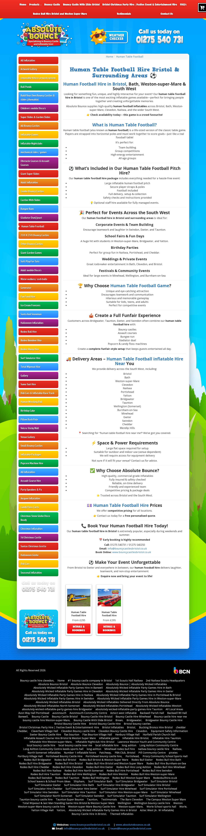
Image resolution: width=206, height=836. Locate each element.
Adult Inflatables (29, 182)
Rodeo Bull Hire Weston (113, 774)
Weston (178, 803)
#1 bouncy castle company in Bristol (90, 680)
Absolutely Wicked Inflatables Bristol (58, 702)
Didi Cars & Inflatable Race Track (37, 393)
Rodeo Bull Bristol (65, 759)
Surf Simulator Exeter (48, 785)
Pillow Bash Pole (29, 419)
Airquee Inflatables (30, 498)
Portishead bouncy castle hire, (104, 756)
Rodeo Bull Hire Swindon (157, 770)
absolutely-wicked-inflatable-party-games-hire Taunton (128, 709)
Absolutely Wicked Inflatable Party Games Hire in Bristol (103, 810)
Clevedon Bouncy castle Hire (78, 731)
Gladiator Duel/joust (31, 217)
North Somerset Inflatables (44, 752)
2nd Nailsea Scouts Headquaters (165, 680)
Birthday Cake (28, 410)
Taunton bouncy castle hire (36, 799)
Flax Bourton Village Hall (97, 734)
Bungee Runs (27, 209)
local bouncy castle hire (41, 745)
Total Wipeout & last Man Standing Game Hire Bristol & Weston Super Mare (68, 803)
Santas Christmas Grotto (33, 546)
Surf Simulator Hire (30, 358)
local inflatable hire (107, 745)
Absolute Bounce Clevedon (87, 684)
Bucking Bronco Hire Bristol (156, 727)
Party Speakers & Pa (31, 489)
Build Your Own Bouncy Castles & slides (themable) (38, 97)
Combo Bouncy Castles (32, 191)
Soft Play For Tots (30, 261)
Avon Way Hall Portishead (33, 713)
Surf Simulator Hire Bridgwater (116, 785)
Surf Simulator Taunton (121, 795)
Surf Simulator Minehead (166, 792)
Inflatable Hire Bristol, (135, 738)
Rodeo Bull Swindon (40, 777)
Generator (26, 288)
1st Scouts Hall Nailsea (129, 680)
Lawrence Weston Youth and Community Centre (147, 741)
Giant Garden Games (31, 253)
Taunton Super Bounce (70, 799)
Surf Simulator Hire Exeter (81, 788)
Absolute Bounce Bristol (53, 684)
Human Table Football (32, 226)
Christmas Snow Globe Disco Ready (35, 518)
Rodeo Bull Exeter (142, 759)
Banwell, (23, 716)
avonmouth (59, 713)
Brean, (119, 720)
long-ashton (94, 749)
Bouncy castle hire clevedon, (37, 680)
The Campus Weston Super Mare (166, 799)
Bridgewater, (134, 720)
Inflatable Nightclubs (31, 143)
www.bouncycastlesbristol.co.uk (131, 552)
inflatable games (109, 738)
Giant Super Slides (30, 174)
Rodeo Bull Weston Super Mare (131, 777)
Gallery (24, 375)
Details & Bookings (78, 628)
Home (23, 4)
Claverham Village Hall (44, 731)
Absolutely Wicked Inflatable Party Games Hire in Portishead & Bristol (138, 695)
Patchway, (105, 752)
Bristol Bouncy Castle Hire (70, 723)
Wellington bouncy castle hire (152, 803)
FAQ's (183, 4)
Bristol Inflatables (113, 727)
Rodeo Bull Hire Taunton (45, 774)
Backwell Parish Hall (152, 713)
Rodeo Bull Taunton (67, 777)
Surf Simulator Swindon (90, 795)
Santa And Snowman (31, 314)
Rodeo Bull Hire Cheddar (34, 767)
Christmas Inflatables (32, 529)
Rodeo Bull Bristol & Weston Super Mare (103, 759)
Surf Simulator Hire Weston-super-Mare (123, 792)
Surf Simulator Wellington (155, 795)
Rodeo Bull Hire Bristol (69, 763)
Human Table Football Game (139, 285)
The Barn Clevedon (131, 799)
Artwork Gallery (29, 69)
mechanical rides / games (34, 152)
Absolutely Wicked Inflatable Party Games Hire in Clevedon (67, 691)
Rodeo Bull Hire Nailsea (47, 770)
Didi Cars (25, 564)
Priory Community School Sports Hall (165, 756)
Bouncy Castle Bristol (65, 716)
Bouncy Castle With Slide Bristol (81, 4)
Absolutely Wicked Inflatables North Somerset (52, 705)
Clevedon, (142, 731)
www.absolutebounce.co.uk (133, 824)
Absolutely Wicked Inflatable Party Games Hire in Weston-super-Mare (139, 698)
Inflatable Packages (31, 454)
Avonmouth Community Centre (88, 713)
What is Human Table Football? (124, 125)
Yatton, (61, 810)
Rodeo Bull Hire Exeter (99, 767)
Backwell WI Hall (177, 713)
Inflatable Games (29, 134)
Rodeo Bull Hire (29, 332)
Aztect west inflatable (123, 713)
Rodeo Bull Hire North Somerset (83, 770)
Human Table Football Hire (121, 505)
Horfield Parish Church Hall (159, 734)
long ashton (129, 745)
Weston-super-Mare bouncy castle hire (41, 806)
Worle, (183, 806)
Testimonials (124, 14)
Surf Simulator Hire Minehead (118, 788)
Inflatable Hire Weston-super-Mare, (51, 741)
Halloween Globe (29, 555)
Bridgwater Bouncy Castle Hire (163, 720)
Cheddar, (22, 731)
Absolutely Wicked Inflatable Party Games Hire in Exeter (139, 691)
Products (34, 4)
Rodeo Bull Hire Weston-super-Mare (152, 774)
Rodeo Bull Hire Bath (168, 759)
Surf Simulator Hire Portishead (158, 788)
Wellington (124, 803)
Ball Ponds (26, 87)
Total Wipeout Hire (30, 367)
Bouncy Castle (52, 4)
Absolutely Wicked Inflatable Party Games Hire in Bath (139, 687)
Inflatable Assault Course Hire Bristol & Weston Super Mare (60, 738)
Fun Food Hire (28, 296)
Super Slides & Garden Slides (35, 117)
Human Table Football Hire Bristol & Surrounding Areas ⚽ (124, 73)
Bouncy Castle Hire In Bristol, (89, 814)
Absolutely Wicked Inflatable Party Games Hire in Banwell (68, 687)
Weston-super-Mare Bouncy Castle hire (91, 806)
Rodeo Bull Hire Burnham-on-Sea (166, 763)
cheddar (181, 727)
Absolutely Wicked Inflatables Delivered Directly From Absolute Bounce (126, 702)
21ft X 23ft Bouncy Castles (35, 235)
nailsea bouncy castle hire (153, 749)
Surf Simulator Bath (100, 781)
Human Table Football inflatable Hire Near (145, 361)
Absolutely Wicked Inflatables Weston (158, 705)
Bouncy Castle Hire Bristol (96, 716)
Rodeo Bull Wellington (95, 777)
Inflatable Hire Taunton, (166, 738)
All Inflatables (28, 60)
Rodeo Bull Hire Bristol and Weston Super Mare (60, 14)
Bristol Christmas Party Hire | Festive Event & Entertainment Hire (139, 4)
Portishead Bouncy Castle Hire (64, 756)
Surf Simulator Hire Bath (79, 785)
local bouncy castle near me (75, 745)
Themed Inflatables (121, 814)
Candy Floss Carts (30, 507)
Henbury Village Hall (127, 734)
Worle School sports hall (161, 806)
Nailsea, (177, 749)
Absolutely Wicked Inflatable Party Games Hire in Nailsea (58, 695)
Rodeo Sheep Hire (30, 349)
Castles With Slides (30, 200)
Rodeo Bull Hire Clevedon (68, 767)
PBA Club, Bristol (125, 752)
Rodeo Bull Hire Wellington (79, 774)
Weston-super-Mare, (131, 806)
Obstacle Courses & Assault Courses (35, 163)
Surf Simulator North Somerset (53, 795)
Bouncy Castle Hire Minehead (133, 716)
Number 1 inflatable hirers (80, 752)
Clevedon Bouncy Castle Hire (116, 731)
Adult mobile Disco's (31, 270)
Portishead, (132, 756)
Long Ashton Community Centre (158, 745)
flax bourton (71, 734)
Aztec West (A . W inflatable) (157, 810)
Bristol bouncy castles (137, 723)
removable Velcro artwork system (38, 78)
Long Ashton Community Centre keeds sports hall (53, 749)
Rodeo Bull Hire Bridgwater (35, 763)
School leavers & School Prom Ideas (49, 781)
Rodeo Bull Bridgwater (37, 759)
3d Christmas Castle (31, 537)
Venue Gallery (28, 437)
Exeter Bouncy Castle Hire (45, 734)
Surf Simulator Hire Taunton (79, 792)
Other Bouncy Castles (32, 244)
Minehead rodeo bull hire (119, 749)
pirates (173, 752)
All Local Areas (174, 709)
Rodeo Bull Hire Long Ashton (133, 767)
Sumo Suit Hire (28, 384)
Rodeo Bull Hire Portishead (123, 770)
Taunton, (92, 799)
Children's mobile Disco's (33, 108)
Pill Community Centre (152, 752)
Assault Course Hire (31, 481)
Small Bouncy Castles (32, 446)
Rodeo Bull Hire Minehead (169, 767)
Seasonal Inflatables (31, 572)
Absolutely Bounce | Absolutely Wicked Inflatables (136, 684)
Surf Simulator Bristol (164, 781)
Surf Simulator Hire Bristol (154, 785)
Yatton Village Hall (42, 810)
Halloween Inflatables (32, 323)
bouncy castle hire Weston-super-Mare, (46, 720)
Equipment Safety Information (169, 731)
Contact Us (167, 14)
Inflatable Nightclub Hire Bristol (95, 741)
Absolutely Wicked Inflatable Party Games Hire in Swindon (59, 698)
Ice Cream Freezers (30, 305)
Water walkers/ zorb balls (34, 279)
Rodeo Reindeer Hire (31, 340)
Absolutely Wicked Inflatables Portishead (107, 705)
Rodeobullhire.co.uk (165, 777)
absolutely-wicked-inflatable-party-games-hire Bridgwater (57, 709)
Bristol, (131, 727)
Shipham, (79, 781)
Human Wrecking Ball (31, 402)
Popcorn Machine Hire (32, 463)
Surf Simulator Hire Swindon (41, 792)
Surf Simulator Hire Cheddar (45, 788)
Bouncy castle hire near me (170, 716)
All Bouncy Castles (30, 126)
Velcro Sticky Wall (30, 428)
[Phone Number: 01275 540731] (160, 40)
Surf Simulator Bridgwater (132, 781)
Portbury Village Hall (30, 756)
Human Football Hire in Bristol (94, 84)
